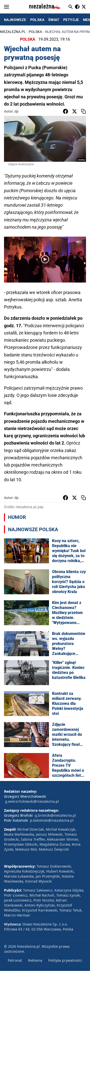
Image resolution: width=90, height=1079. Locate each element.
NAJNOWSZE (15, 20)
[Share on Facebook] (65, 111)
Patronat (15, 960)
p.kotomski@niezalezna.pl (52, 820)
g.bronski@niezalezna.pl (55, 815)
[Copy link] (83, 111)
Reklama (35, 960)
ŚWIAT (53, 20)
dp (16, 111)
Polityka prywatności (65, 960)
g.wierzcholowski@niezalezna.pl (32, 801)
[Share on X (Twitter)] (74, 111)
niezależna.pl (13, 32)
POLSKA (37, 20)
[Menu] (6, 6)
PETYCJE (71, 20)
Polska (35, 32)
